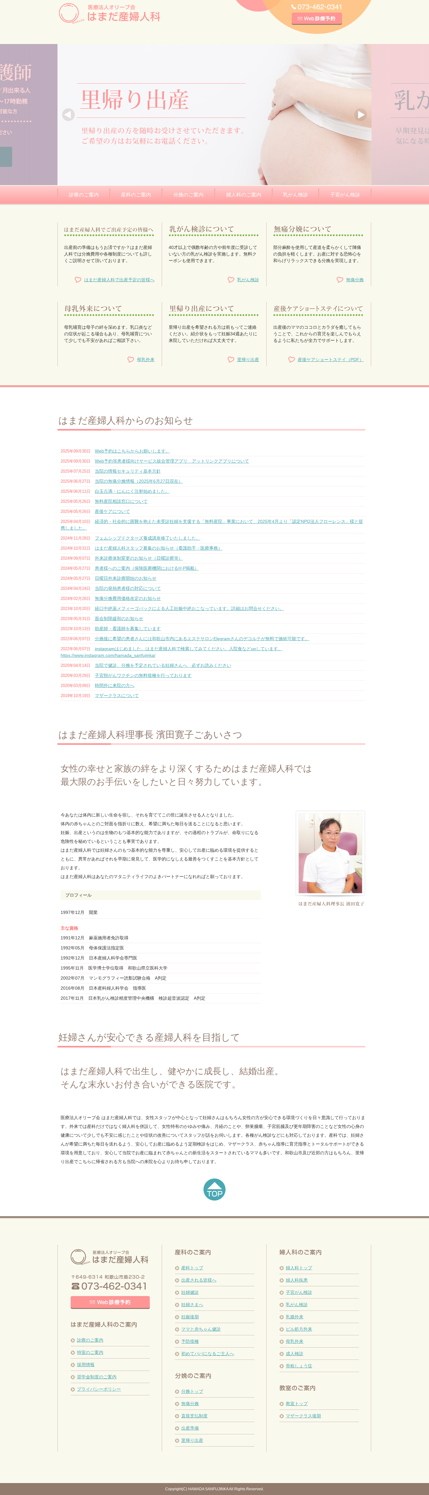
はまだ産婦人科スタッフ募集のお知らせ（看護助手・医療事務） (158, 548)
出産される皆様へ (198, 1280)
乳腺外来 (294, 1316)
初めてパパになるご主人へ (207, 1353)
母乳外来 (146, 359)
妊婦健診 (190, 1292)
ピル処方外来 (299, 1329)
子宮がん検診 (299, 1292)
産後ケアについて (112, 511)
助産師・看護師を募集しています (128, 628)
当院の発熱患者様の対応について (128, 588)
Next (360, 114)
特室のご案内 (90, 1352)
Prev (68, 114)
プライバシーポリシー (99, 1389)
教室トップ (297, 1403)
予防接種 (190, 1341)
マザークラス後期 (303, 1415)
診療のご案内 (90, 1340)
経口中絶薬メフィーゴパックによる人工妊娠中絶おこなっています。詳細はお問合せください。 (189, 608)
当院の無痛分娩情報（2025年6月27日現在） (139, 481)
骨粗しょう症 (299, 1365)
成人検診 (294, 1353)
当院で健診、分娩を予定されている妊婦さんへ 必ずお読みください (163, 665)
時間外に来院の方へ (114, 685)
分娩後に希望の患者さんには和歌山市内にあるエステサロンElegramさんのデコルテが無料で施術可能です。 (202, 638)
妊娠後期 (190, 1316)
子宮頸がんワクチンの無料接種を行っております (143, 675)
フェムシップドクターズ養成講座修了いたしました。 (147, 538)
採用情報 (86, 1364)
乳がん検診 (248, 279)
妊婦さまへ (192, 1304)
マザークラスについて (117, 695)
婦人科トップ (299, 1267)
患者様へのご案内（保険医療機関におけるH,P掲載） (147, 568)
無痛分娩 (355, 279)
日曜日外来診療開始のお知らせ (125, 578)
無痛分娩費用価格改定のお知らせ (128, 598)
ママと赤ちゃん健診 (201, 1329)
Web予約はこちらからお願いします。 (132, 450)
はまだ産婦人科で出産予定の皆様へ (119, 279)
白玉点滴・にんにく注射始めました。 (132, 491)
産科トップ (192, 1267)
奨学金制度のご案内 (97, 1376)
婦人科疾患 (297, 1280)
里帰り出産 (248, 359)
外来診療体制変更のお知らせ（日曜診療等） (139, 558)
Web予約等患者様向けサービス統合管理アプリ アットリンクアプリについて (172, 461)
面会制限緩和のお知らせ (119, 618)
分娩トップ (192, 1391)
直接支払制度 (194, 1415)
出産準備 (190, 1428)
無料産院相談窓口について (121, 501)
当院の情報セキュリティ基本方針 (128, 471)
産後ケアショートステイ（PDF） (331, 359)
